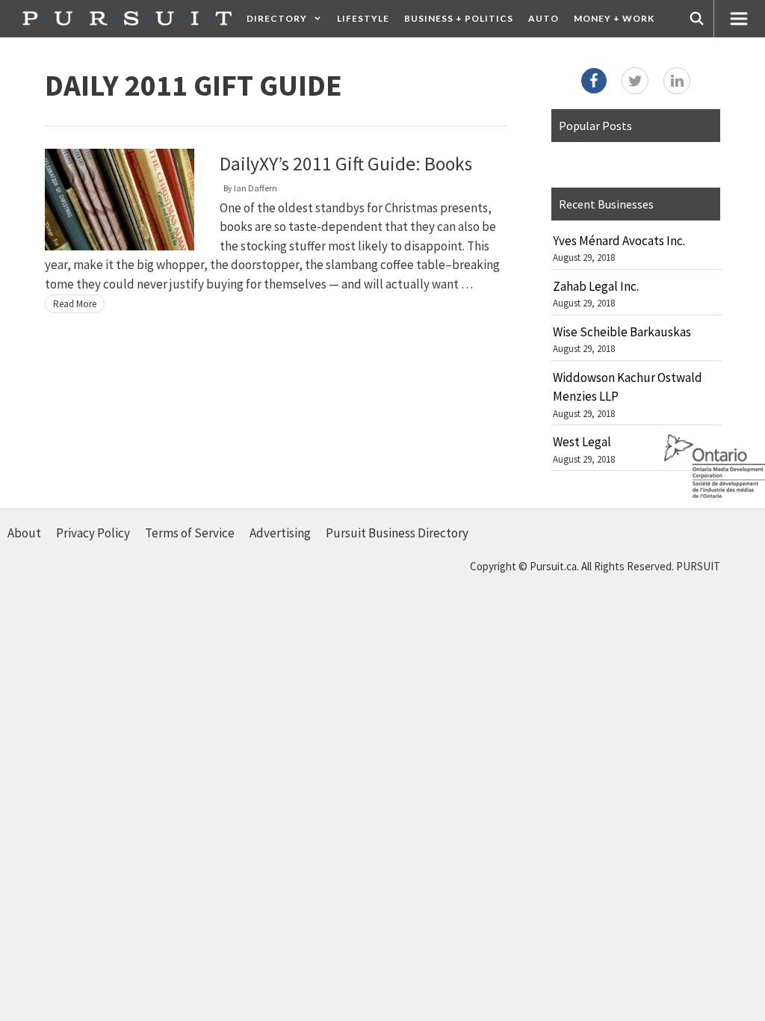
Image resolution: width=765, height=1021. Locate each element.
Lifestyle (363, 18)
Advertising (280, 533)
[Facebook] (594, 80)
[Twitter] (635, 80)
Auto (543, 18)
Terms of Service (190, 533)
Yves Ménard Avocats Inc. (619, 240)
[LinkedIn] (676, 80)
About (24, 533)
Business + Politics (458, 18)
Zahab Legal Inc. (596, 286)
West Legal (582, 442)
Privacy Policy (93, 533)
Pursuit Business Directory (397, 533)
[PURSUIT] (127, 18)
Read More (74, 303)
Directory (277, 18)
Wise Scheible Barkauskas (622, 332)
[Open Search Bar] (697, 18)
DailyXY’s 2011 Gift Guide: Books (346, 164)
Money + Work (614, 18)
